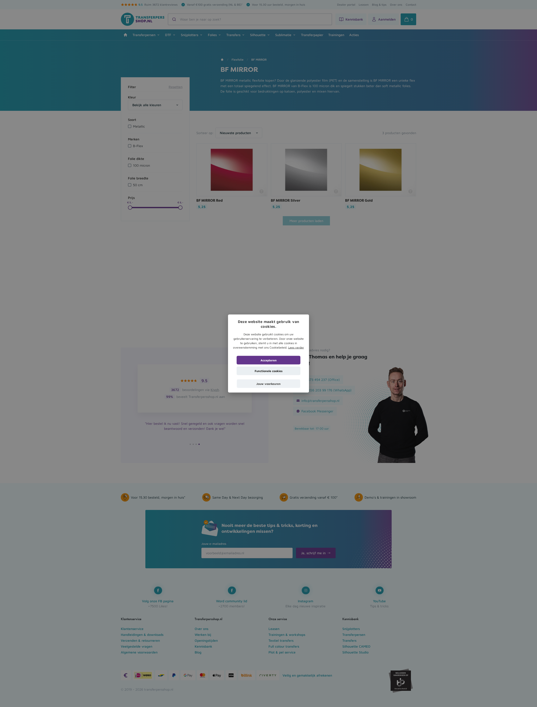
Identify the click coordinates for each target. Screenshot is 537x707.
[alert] (268, 353)
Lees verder (296, 347)
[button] (268, 383)
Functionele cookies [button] (269, 371)
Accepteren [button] (269, 360)
